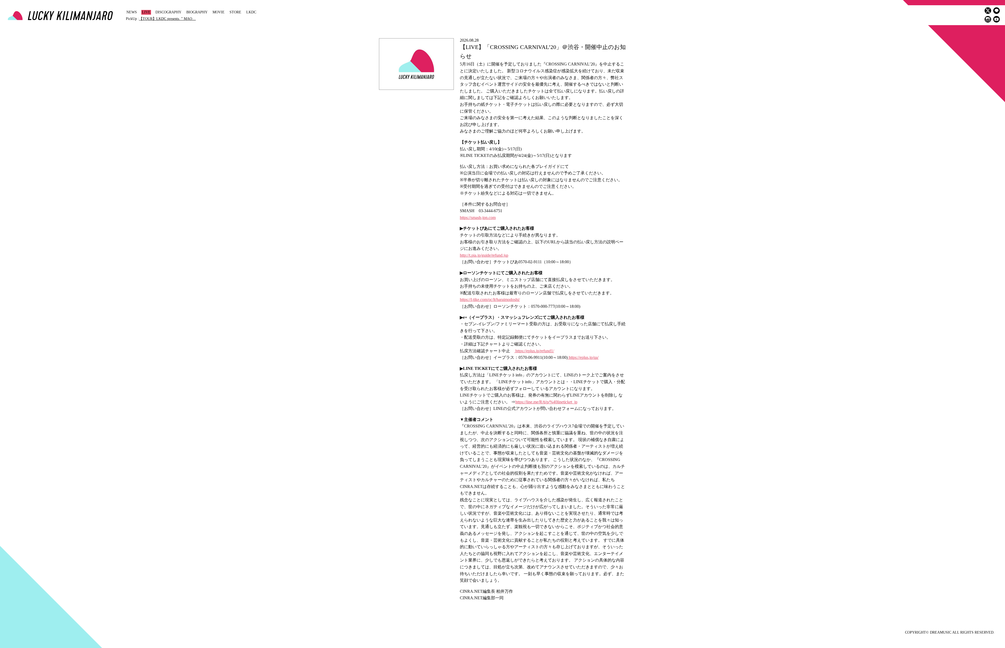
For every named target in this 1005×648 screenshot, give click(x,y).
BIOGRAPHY (197, 12)
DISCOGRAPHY (168, 12)
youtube (996, 19)
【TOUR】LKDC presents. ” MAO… (167, 19)
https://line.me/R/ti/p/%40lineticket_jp (546, 402)
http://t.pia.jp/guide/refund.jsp (484, 255)
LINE (996, 10)
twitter (988, 10)
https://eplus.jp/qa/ (583, 357)
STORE (235, 12)
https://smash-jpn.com (478, 217)
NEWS (131, 12)
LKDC (251, 12)
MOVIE (219, 12)
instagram (988, 19)
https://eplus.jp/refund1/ (534, 351)
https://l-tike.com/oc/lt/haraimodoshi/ (490, 299)
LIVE (146, 12)
